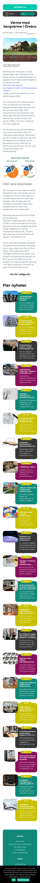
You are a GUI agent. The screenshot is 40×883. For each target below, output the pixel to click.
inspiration (31, 34)
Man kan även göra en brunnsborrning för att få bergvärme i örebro (20, 88)
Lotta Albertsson (21, 33)
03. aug (26, 508)
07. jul (26, 703)
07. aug (26, 414)
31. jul (26, 533)
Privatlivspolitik (23, 880)
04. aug (26, 484)
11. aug (26, 341)
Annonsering (20, 864)
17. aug (26, 293)
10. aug (26, 366)
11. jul (26, 654)
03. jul (26, 752)
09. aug (26, 390)
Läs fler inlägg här (20, 274)
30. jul (26, 581)
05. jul (26, 728)
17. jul (26, 630)
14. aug (26, 317)
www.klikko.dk (22, 853)
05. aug (26, 463)
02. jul (26, 801)
